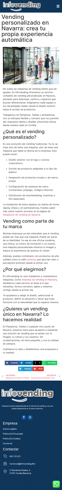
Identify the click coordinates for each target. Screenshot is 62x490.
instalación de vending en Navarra (21, 214)
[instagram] (30, 417)
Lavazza (31, 259)
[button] (58, 6)
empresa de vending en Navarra (39, 279)
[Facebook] (23, 417)
